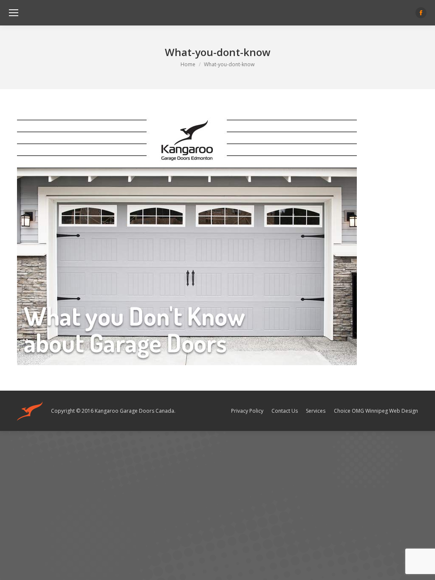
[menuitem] (247, 411)
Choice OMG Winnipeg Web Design (376, 410)
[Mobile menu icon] (13, 13)
